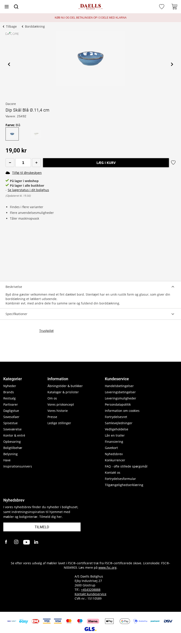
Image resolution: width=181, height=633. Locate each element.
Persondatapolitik (118, 404)
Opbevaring (12, 441)
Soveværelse (12, 429)
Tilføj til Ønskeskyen (27, 173)
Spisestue (10, 423)
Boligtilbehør (12, 448)
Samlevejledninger (118, 423)
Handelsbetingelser (119, 386)
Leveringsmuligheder (120, 398)
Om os (52, 398)
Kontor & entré (14, 435)
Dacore (11, 104)
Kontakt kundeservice (90, 594)
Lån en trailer (115, 435)
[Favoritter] (162, 6)
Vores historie (57, 411)
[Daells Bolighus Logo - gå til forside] (90, 7)
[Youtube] (26, 542)
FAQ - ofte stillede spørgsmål (126, 466)
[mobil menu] (6, 6)
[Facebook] (6, 542)
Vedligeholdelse (116, 429)
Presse (52, 417)
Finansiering (114, 441)
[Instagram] (16, 542)
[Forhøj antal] (36, 162)
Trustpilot (46, 331)
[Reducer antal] (10, 162)
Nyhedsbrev (114, 454)
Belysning (10, 454)
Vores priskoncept (60, 404)
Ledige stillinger (59, 423)
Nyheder (9, 386)
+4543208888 (90, 589)
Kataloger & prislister (63, 392)
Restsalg (9, 398)
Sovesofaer (11, 417)
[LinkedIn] (36, 542)
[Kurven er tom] (174, 6)
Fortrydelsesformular (120, 479)
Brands (8, 392)
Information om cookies (122, 411)
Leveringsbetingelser (120, 392)
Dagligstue (11, 411)
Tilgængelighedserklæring (124, 485)
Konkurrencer (115, 460)
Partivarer (10, 404)
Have (7, 460)
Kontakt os (112, 472)
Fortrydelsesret (116, 417)
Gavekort (111, 448)
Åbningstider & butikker (65, 386)
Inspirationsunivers (17, 466)
